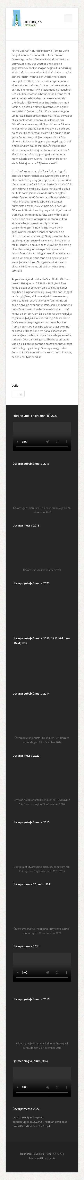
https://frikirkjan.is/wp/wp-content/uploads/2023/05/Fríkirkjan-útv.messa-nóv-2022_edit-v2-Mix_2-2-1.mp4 (40, 1122)
